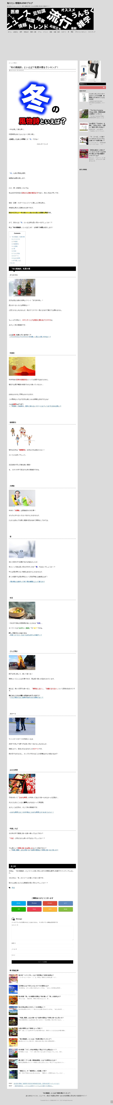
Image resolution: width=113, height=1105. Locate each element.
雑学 (21, 32)
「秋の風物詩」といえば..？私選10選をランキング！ (35, 1039)
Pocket (34, 909)
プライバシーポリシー (81, 32)
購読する (84, 84)
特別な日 (26, 32)
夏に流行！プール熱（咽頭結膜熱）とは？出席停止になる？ (38, 1060)
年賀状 (14, 241)
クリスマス (16, 239)
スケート (15, 255)
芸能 (51, 32)
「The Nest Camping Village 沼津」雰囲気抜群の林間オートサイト (97, 112)
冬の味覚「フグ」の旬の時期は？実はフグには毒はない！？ (38, 1049)
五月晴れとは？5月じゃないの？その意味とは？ (34, 986)
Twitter (19, 903)
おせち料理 (16, 258)
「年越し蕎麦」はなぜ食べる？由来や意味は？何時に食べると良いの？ (34, 850)
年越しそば (16, 260)
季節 (72, 32)
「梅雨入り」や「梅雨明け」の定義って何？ (33, 1071)
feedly (66, 909)
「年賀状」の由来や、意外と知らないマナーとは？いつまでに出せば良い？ (35, 406)
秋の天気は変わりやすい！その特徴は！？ (32, 1007)
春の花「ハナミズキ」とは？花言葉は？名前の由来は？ (36, 975)
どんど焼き (16, 253)
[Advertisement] (56, 47)
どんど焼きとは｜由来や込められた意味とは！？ (26, 697)
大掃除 (14, 246)
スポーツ (63, 32)
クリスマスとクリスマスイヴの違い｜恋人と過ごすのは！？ (30, 337)
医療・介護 (33, 32)
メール (14, 949)
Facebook (34, 903)
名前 (14, 943)
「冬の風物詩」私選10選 (17, 237)
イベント (45, 32)
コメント (15, 925)
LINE (19, 909)
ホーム (9, 32)
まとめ (12, 263)
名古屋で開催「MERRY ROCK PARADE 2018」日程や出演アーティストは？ (37, 1083)
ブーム (39, 32)
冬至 (14, 251)
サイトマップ (91, 32)
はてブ (65, 903)
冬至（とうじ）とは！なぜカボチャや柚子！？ (26, 635)
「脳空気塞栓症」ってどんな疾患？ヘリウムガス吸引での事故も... (33, 1086)
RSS (50, 909)
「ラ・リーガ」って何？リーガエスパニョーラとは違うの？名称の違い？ (97, 138)
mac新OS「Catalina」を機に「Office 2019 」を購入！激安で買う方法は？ (97, 125)
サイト (13, 955)
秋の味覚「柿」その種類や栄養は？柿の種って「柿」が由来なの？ (40, 996)
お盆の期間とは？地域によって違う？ (31, 1028)
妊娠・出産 (57, 32)
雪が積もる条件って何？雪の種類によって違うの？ (27, 581)
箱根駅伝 (15, 244)
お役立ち (15, 32)
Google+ (50, 903)
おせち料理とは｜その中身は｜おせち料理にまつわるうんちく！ (32, 812)
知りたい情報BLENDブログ (20, 3)
